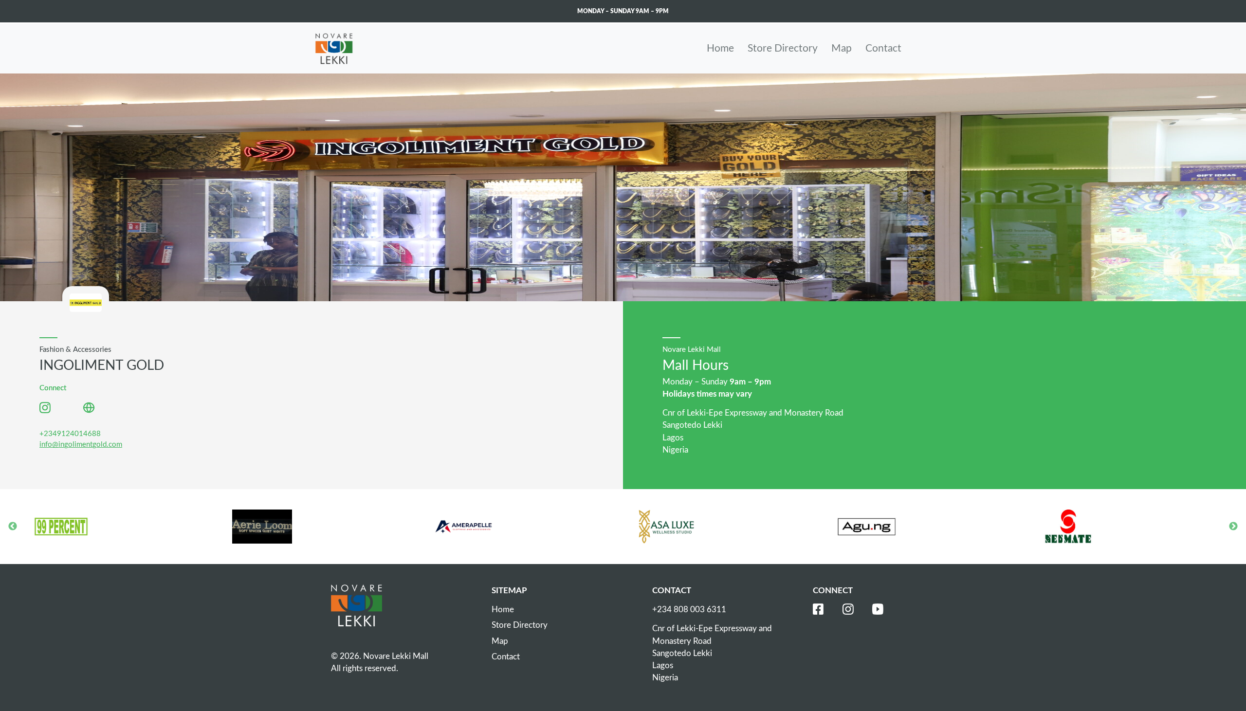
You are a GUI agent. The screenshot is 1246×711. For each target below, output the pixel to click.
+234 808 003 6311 (689, 609)
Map (841, 48)
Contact (883, 48)
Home (720, 48)
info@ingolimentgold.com (80, 444)
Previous (13, 526)
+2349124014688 (70, 434)
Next (1233, 526)
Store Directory (783, 48)
